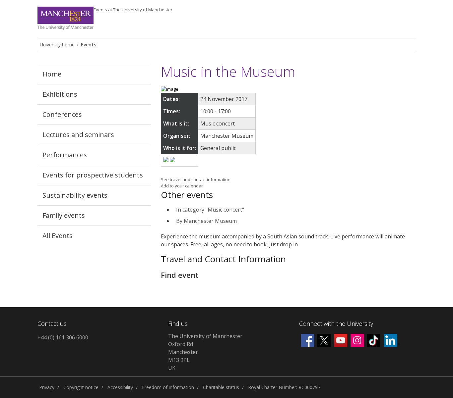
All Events (57, 235)
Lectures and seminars (78, 134)
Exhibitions (59, 94)
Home (51, 74)
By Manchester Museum (206, 220)
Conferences (62, 114)
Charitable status (221, 387)
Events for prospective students (92, 175)
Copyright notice (80, 387)
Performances (64, 154)
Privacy (46, 387)
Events (133, 10)
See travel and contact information (195, 179)
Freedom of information (168, 387)
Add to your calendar (182, 186)
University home (57, 44)
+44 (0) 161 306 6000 (62, 337)
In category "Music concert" (210, 209)
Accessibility (120, 387)
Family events (63, 215)
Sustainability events (74, 195)
